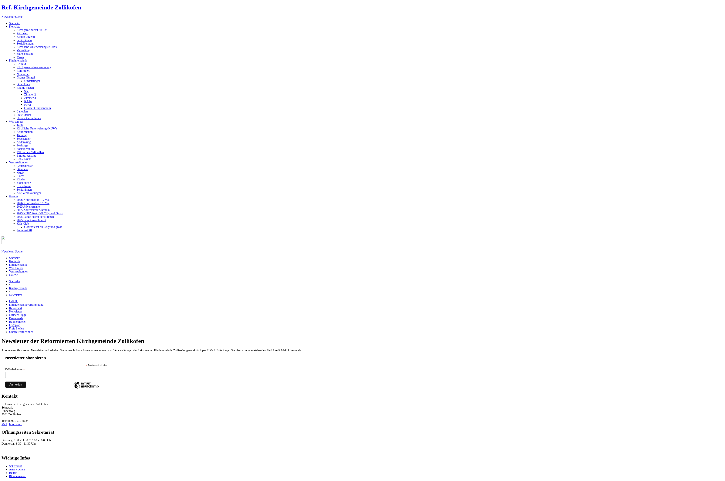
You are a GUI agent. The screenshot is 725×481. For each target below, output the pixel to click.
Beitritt (13, 472)
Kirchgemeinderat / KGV (32, 30)
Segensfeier (23, 138)
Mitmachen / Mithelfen (30, 152)
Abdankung (24, 142)
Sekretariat (15, 466)
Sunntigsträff (24, 230)
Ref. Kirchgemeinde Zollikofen (41, 7)
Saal (26, 91)
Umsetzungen (32, 80)
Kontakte (14, 26)
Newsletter (8, 16)
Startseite (14, 23)
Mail (4, 424)
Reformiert (23, 70)
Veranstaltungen (18, 162)
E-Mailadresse (15, 369)
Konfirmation (25, 131)
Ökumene (22, 169)
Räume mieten (25, 87)
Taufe (20, 125)
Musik (20, 57)
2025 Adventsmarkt (28, 206)
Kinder (21, 179)
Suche (18, 16)
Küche (28, 101)
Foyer (27, 104)
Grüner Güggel (26, 77)
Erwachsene (24, 186)
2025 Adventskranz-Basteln (33, 210)
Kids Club (23, 223)
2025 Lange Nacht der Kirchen (35, 216)
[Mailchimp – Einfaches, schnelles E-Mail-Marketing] (86, 388)
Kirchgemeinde (18, 60)
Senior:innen (24, 40)
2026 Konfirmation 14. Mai (33, 203)
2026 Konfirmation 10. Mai (33, 199)
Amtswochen (17, 469)
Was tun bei (16, 121)
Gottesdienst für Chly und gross (43, 227)
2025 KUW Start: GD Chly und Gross (40, 213)
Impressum (15, 424)
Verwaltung (23, 50)
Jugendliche (24, 182)
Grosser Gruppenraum (37, 108)
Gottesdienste (25, 165)
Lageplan (22, 111)
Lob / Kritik (24, 159)
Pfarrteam (22, 33)
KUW (20, 176)
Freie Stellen (24, 114)
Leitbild (21, 63)
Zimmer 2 (30, 94)
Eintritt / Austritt (26, 155)
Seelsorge (22, 145)
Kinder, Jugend (26, 36)
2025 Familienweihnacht (31, 220)
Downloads (23, 84)
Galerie (13, 196)
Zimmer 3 (30, 97)
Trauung (22, 135)
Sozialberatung (25, 43)
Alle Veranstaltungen (29, 193)
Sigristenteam (25, 53)
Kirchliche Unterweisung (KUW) (37, 46)
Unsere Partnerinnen (29, 118)
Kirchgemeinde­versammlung (34, 67)
